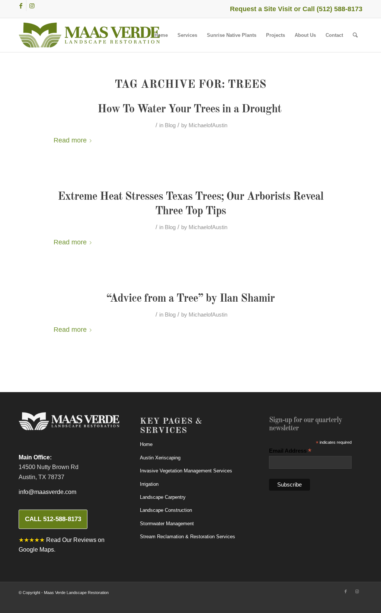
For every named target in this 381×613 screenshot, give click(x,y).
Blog (170, 125)
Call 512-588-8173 (53, 519)
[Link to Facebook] (20, 5)
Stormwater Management (167, 523)
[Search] (355, 35)
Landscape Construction (166, 510)
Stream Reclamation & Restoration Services (187, 536)
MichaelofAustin (208, 125)
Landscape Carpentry (163, 497)
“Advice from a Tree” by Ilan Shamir (190, 298)
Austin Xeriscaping (160, 457)
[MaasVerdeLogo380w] (89, 35)
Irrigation (149, 484)
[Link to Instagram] (32, 5)
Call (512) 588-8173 (332, 9)
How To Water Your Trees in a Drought (190, 109)
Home (146, 444)
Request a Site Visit (261, 9)
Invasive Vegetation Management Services (186, 471)
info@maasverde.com (47, 492)
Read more (70, 140)
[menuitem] (161, 35)
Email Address (290, 451)
